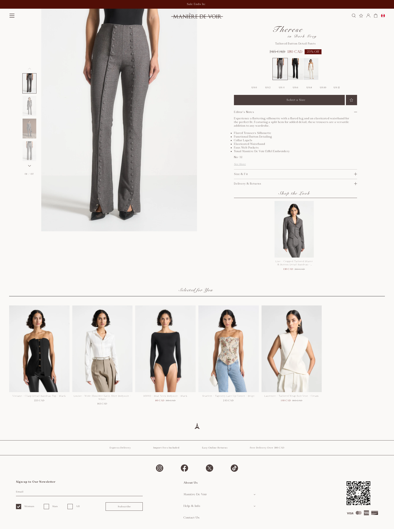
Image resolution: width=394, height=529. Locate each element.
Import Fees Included (166, 447)
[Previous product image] (29, 68)
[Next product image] (29, 165)
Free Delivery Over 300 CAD (267, 447)
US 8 (309, 87)
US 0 (254, 87)
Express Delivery (120, 447)
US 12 (337, 87)
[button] (29, 83)
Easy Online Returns (215, 447)
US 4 (282, 87)
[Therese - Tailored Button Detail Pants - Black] (295, 69)
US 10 (323, 87)
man (55, 506)
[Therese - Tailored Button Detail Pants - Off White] (311, 69)
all (78, 506)
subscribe (124, 506)
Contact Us (192, 517)
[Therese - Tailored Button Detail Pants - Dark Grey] (280, 69)
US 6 (295, 87)
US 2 (268, 87)
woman (29, 506)
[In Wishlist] (351, 100)
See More (240, 164)
